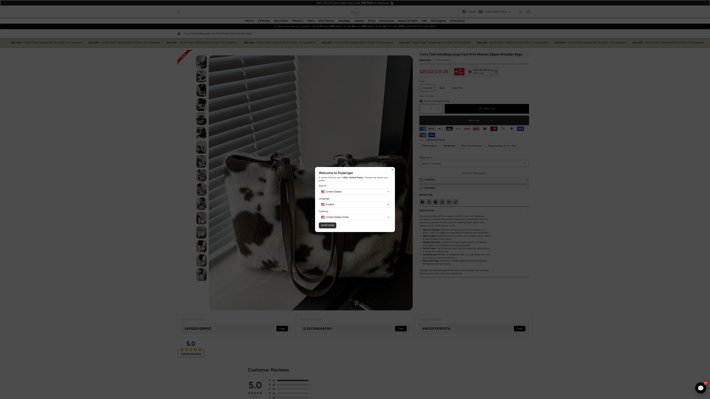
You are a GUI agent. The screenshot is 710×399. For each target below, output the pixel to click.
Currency (323, 211)
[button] (355, 192)
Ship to (323, 185)
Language (324, 198)
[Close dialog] (392, 169)
